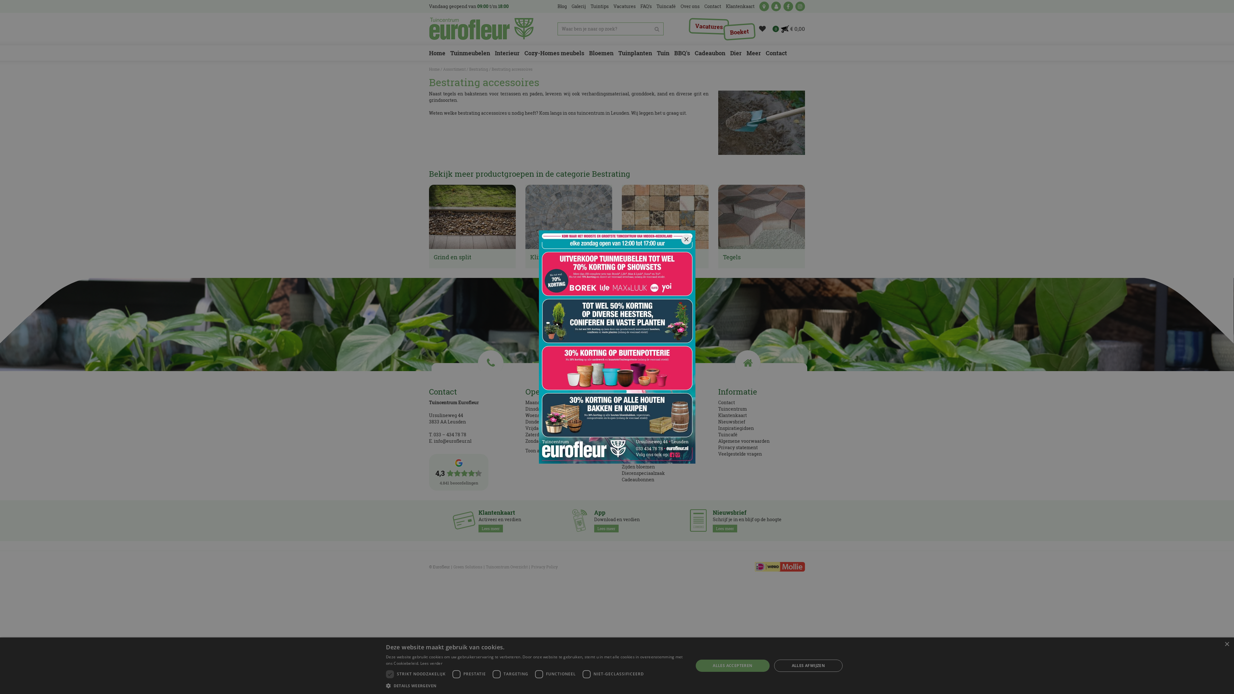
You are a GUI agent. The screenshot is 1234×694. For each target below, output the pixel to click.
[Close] (686, 239)
